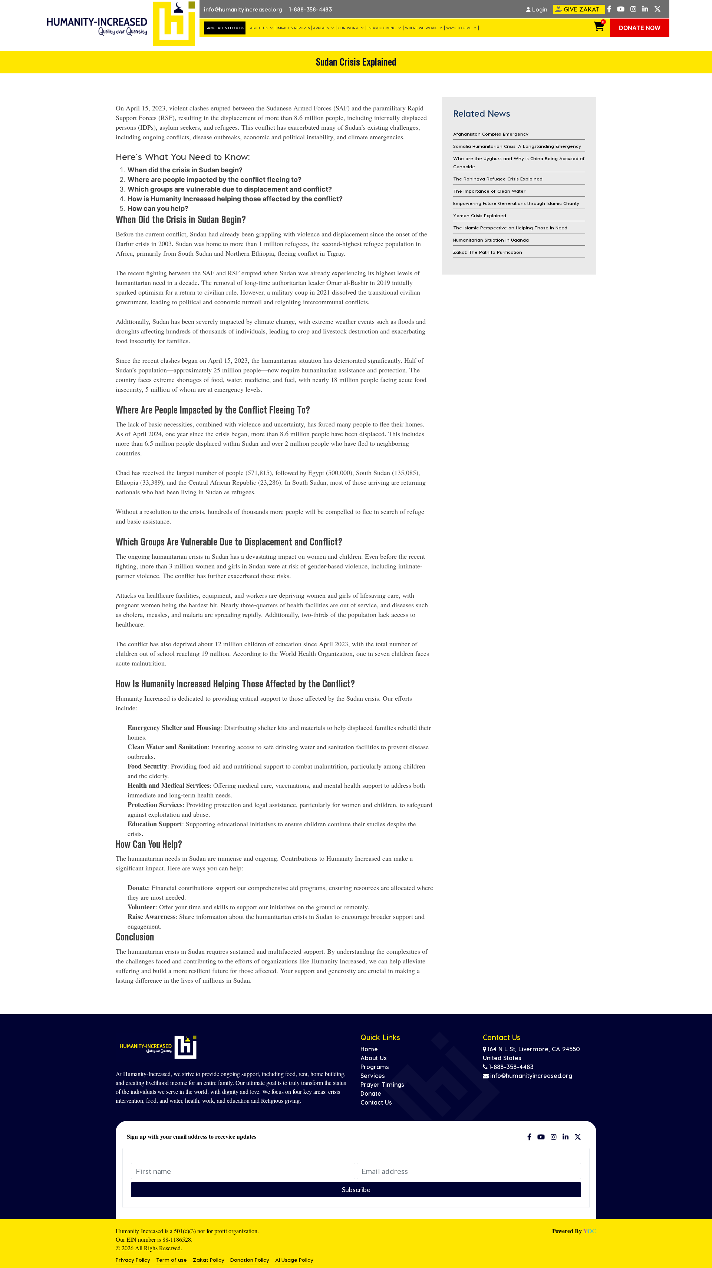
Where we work (421, 28)
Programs (374, 1066)
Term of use (171, 1260)
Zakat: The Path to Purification (487, 252)
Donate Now (639, 27)
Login (538, 9)
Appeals (321, 28)
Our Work (348, 28)
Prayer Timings (382, 1084)
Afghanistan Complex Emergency (490, 133)
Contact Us (376, 1102)
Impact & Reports (293, 28)
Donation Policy (249, 1260)
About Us (258, 28)
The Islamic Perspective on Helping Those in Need (510, 227)
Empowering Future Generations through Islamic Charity (516, 203)
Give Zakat (581, 9)
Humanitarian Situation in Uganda (491, 239)
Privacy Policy (133, 1260)
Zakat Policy (208, 1260)
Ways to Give (458, 28)
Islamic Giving (381, 28)
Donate (370, 1093)
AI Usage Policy (294, 1260)
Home (369, 1048)
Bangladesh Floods (224, 28)
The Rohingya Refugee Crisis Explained (498, 178)
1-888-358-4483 (310, 9)
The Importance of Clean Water (489, 190)
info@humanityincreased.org (243, 9)
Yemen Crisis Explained (479, 215)
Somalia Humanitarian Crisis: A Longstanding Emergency (517, 146)
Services (372, 1075)
